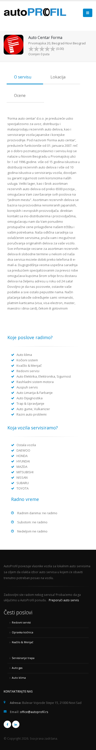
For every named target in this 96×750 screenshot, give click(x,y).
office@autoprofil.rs (34, 712)
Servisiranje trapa (23, 658)
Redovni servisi (21, 622)
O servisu (22, 77)
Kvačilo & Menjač (22, 642)
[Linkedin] (15, 724)
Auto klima (19, 677)
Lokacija (57, 77)
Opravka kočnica (22, 632)
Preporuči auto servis (64, 600)
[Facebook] (7, 724)
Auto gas (17, 668)
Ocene (20, 95)
